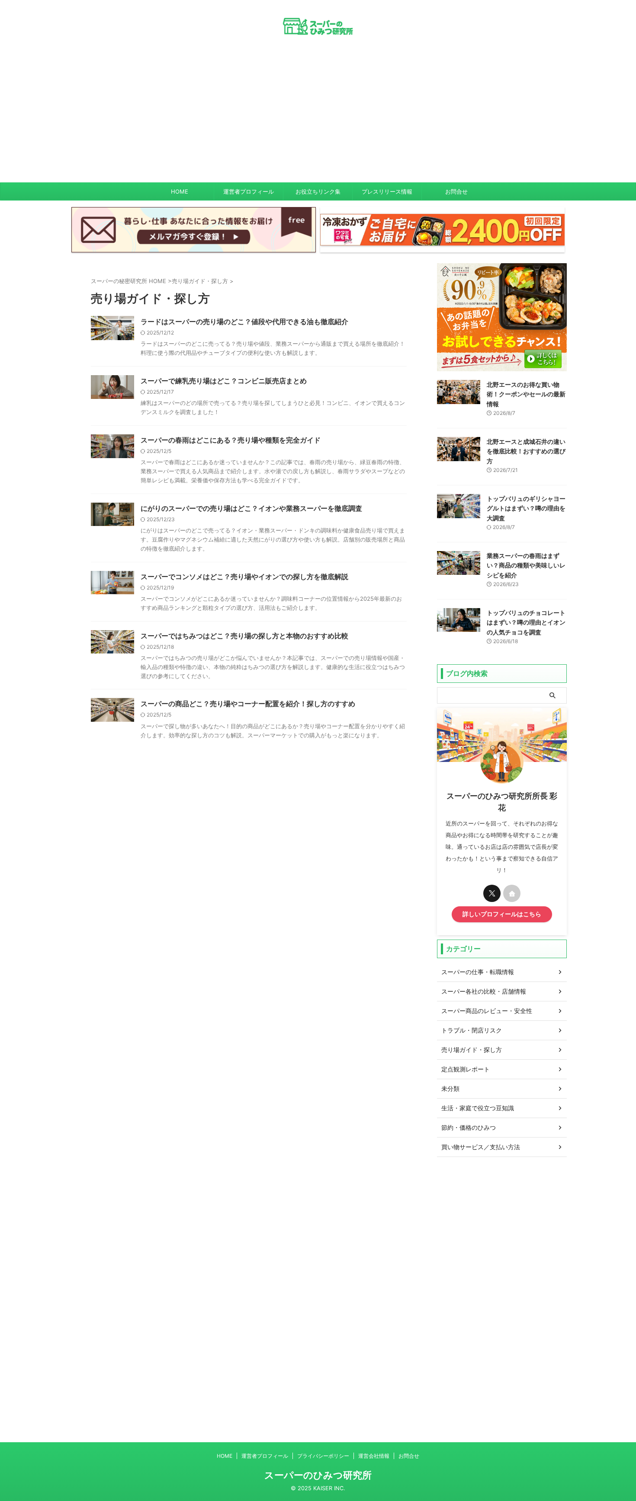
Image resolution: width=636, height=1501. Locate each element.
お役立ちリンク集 (318, 191)
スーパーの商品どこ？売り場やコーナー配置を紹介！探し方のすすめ (248, 703)
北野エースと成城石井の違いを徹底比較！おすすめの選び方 (526, 451)
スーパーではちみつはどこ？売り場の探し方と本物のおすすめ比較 (244, 635)
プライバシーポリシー (323, 1456)
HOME (179, 191)
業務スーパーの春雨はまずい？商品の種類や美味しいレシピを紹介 (526, 565)
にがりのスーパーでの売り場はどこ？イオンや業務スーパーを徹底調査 (251, 508)
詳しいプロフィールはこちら (502, 914)
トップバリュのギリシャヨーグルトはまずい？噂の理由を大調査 (526, 508)
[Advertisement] (318, 117)
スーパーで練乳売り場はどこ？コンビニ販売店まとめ (224, 380)
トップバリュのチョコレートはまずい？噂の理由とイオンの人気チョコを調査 (526, 622)
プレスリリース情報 (387, 191)
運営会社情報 (373, 1456)
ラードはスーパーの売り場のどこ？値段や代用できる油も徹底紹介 (244, 321)
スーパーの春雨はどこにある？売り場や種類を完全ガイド (231, 440)
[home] (511, 893)
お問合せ (456, 191)
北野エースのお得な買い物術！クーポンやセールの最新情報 (526, 394)
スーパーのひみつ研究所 (318, 1475)
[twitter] (492, 893)
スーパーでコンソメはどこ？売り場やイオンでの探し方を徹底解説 (244, 576)
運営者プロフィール (248, 191)
